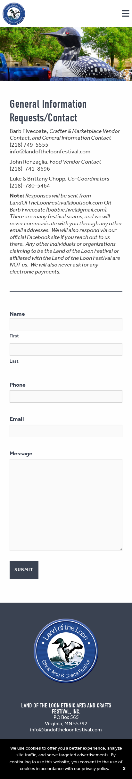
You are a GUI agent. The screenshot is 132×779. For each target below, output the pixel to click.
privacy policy (95, 768)
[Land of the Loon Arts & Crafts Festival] (14, 14)
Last (14, 361)
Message (21, 454)
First (14, 336)
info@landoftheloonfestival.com (50, 151)
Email (17, 419)
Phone (18, 385)
